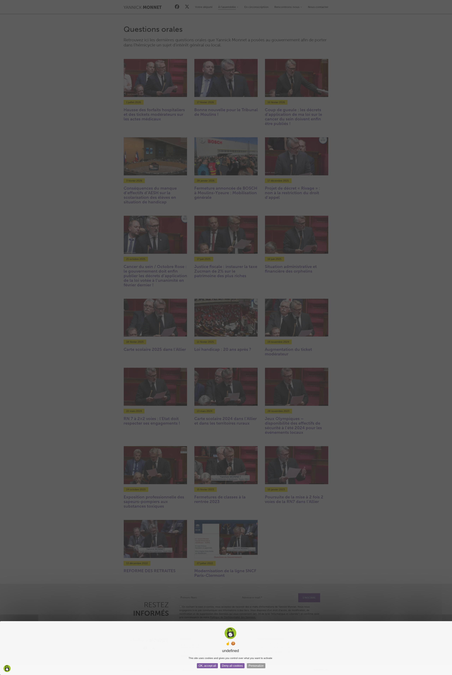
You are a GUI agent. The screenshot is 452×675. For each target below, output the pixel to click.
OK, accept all (207, 665)
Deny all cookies (232, 665)
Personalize (256, 665)
